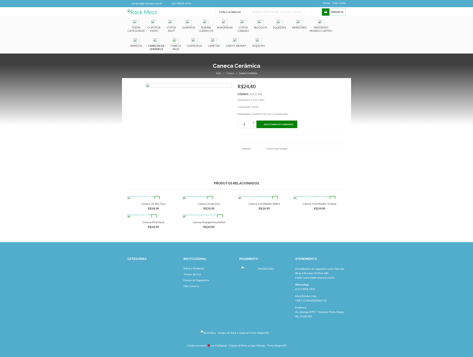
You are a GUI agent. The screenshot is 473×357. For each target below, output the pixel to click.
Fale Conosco (191, 286)
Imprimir (246, 148)
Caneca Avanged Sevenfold (209, 222)
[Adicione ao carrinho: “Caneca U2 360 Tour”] (157, 199)
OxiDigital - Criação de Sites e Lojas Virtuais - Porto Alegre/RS (250, 345)
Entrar (326, 2)
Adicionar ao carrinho (278, 124)
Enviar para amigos (277, 148)
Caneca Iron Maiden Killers (264, 203)
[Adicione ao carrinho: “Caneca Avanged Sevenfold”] (220, 217)
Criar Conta (339, 2)
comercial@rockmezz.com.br (146, 3)
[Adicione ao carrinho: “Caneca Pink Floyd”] (154, 217)
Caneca (230, 73)
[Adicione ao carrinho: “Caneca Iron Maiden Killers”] (275, 199)
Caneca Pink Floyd (153, 222)
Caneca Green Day (209, 203)
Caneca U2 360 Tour (153, 203)
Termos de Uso (192, 274)
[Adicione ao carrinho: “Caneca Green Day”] (210, 199)
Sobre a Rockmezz (193, 268)
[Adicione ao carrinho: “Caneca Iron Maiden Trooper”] (332, 199)
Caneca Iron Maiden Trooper (320, 203)
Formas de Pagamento (196, 280)
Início (219, 73)
